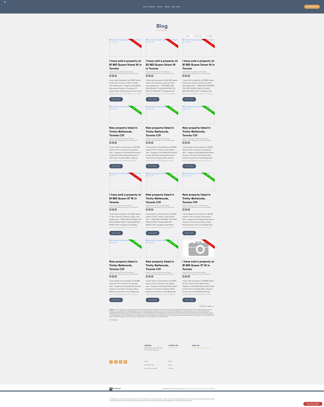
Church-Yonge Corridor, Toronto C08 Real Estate (127, 309)
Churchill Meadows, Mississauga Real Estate (149, 309)
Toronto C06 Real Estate (135, 313)
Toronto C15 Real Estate (196, 313)
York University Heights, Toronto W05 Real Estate (156, 316)
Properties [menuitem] (151, 7)
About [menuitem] (178, 7)
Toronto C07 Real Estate (147, 313)
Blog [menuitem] (173, 7)
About (170, 365)
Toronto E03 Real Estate (115, 315)
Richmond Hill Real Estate (159, 312)
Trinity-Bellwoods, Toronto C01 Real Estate (126, 73)
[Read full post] (125, 49)
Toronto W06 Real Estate (152, 315)
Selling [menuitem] (167, 7)
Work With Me (149, 365)
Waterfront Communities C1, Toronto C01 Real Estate (201, 315)
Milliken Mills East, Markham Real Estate (184, 311)
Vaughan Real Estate (184, 315)
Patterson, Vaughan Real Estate (144, 312)
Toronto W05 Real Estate (140, 315)
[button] (312, 7)
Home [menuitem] (145, 7)
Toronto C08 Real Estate (160, 313)
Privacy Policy (189, 388)
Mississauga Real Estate (115, 312)
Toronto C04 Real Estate (123, 313)
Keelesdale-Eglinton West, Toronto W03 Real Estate (140, 311)
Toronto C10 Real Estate (184, 313)
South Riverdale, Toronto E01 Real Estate (175, 312)
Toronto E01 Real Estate (207, 313)
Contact (171, 368)
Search (170, 361)
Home (146, 361)
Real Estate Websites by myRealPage (204, 388)
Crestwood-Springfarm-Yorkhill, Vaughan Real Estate (194, 309)
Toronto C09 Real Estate (172, 313)
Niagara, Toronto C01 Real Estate (129, 312)
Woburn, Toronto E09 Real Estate (117, 316)
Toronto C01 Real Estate (191, 312)
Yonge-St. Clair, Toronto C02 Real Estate (135, 316)
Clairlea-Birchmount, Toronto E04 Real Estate (170, 309)
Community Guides (150, 368)
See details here (115, 86)
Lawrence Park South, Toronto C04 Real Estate (163, 311)
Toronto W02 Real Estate (127, 315)
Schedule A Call (313, 6)
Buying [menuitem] (160, 7)
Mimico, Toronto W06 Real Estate (201, 311)
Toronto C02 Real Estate (203, 312)
